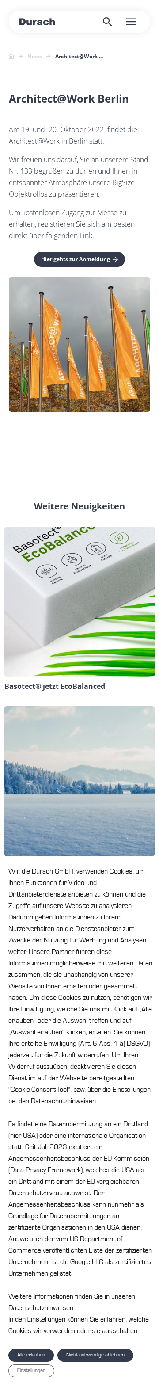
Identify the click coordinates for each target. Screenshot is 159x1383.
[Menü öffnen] (131, 21)
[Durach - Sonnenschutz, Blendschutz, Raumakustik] (37, 21)
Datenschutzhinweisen (63, 1101)
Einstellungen (46, 1319)
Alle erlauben (31, 1355)
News (34, 56)
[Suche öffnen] (107, 21)
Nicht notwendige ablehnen (95, 1355)
